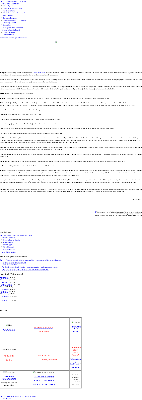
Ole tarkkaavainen (6, 284)
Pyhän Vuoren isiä (9, 10)
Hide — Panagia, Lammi (25, 235)
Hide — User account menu (27, 396)
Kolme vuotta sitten (39, 72)
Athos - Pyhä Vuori (9, 6)
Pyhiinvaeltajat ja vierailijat (11, 240)
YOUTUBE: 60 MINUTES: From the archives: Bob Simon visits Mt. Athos (25, 269)
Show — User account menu (9, 396)
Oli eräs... (4, 294)
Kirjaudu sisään (6, 398)
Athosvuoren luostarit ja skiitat (12, 8)
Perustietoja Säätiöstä (9, 23)
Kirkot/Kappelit (8, 245)
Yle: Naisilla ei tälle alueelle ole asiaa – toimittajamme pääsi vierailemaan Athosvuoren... (30, 267)
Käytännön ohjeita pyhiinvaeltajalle (14, 13)
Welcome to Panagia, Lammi (11, 30)
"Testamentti (4, 280)
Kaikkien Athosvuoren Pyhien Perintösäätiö (13, 38)
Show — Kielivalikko (7, 1)
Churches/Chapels (8, 35)
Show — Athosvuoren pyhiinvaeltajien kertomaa (15, 260)
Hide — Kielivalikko (20, 1)
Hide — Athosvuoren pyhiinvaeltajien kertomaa (46, 260)
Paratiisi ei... (5, 289)
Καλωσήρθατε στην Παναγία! (12, 28)
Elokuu (3, 287)
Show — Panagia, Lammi (8, 235)
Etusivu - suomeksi (8, 16)
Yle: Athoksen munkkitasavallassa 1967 (14, 262)
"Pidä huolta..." (5, 296)
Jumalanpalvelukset (9, 242)
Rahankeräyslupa (75, 361)
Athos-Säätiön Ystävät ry (9, 252)
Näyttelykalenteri (8, 247)
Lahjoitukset (7, 25)
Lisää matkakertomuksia (9, 265)
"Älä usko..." (4, 291)
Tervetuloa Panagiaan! (10, 18)
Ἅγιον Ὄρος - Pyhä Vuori (10, 3)
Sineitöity (4, 300)
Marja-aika (4, 282)
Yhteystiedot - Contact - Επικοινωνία (15, 20)
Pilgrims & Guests (9, 32)
